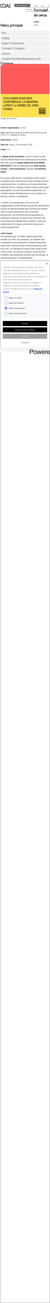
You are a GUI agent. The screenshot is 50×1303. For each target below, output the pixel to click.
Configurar (25, 342)
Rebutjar (25, 323)
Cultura (6, 53)
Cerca (36, 21)
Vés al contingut (22, 5)
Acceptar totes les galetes (25, 330)
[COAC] (13, 10)
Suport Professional (12, 43)
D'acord (25, 336)
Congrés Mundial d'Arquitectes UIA (21, 58)
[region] (25, 782)
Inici (4, 32)
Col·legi (5, 38)
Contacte (29, 10)
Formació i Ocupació (13, 48)
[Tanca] (47, 263)
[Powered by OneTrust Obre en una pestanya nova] (39, 350)
